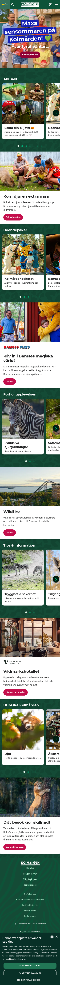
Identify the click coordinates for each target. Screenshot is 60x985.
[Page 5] (33, 146)
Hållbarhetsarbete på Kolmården (30, 899)
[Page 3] (26, 146)
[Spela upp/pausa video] (55, 64)
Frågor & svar (30, 873)
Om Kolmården (30, 894)
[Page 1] (18, 146)
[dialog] (30, 959)
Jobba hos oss (30, 916)
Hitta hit (30, 868)
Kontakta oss (30, 884)
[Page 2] (22, 146)
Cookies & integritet (30, 905)
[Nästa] (56, 113)
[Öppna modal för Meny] (57, 4)
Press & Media (30, 910)
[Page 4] (30, 146)
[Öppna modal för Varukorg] (50, 4)
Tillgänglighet (30, 879)
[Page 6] (37, 146)
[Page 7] (41, 146)
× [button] (56, 937)
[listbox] (52, 937)
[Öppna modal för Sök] (13, 4)
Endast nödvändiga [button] (30, 973)
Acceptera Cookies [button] (30, 965)
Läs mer (22, 959)
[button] (30, 979)
